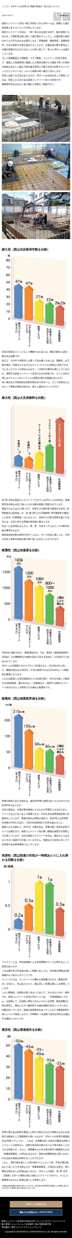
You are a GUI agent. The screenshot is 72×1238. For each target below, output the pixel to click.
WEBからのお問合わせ (36, 1204)
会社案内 (29, 1224)
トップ (5, 6)
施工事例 (6, 1224)
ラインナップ (59, 1221)
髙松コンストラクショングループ (26, 1227)
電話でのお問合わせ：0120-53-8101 (36, 1212)
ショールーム (18, 1224)
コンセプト (46, 1221)
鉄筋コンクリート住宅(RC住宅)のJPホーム (20, 1221)
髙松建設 (6, 1227)
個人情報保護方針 (43, 1224)
